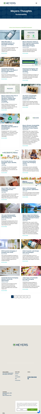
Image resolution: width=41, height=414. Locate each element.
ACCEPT (32, 409)
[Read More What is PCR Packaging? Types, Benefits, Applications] (31, 181)
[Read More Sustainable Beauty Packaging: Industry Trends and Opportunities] (10, 271)
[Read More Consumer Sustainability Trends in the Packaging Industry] (31, 154)
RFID (25, 27)
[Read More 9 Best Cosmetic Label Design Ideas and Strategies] (31, 244)
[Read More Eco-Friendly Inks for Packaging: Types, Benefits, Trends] (10, 154)
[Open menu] (36, 3)
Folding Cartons (12, 27)
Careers (16, 375)
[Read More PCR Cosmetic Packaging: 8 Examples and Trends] (10, 244)
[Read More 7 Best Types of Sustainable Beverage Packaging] (31, 271)
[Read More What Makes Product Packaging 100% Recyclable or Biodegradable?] (10, 118)
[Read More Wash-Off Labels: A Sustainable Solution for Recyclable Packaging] (10, 35)
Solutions (17, 373)
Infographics (18, 27)
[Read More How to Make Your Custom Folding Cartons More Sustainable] (10, 181)
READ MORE (4, 53)
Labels (22, 27)
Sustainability (29, 27)
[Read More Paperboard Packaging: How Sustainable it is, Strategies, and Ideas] (31, 62)
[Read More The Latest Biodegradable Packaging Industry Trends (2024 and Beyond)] (10, 208)
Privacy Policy (17, 380)
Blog (16, 378)
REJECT (21, 409)
